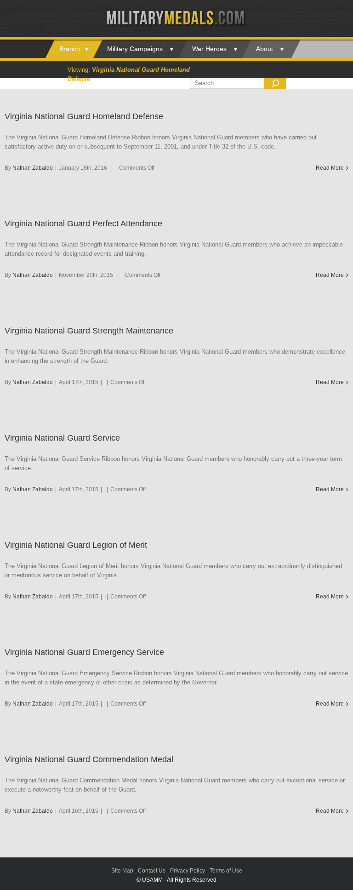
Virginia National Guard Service (62, 437)
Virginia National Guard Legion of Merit (76, 545)
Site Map (122, 870)
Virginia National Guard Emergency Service (84, 652)
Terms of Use (226, 870)
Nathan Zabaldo (32, 168)
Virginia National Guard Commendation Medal (89, 759)
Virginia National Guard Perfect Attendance (83, 223)
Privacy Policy (187, 870)
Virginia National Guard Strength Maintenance (89, 330)
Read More (330, 168)
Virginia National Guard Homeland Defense (84, 116)
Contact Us (151, 870)
